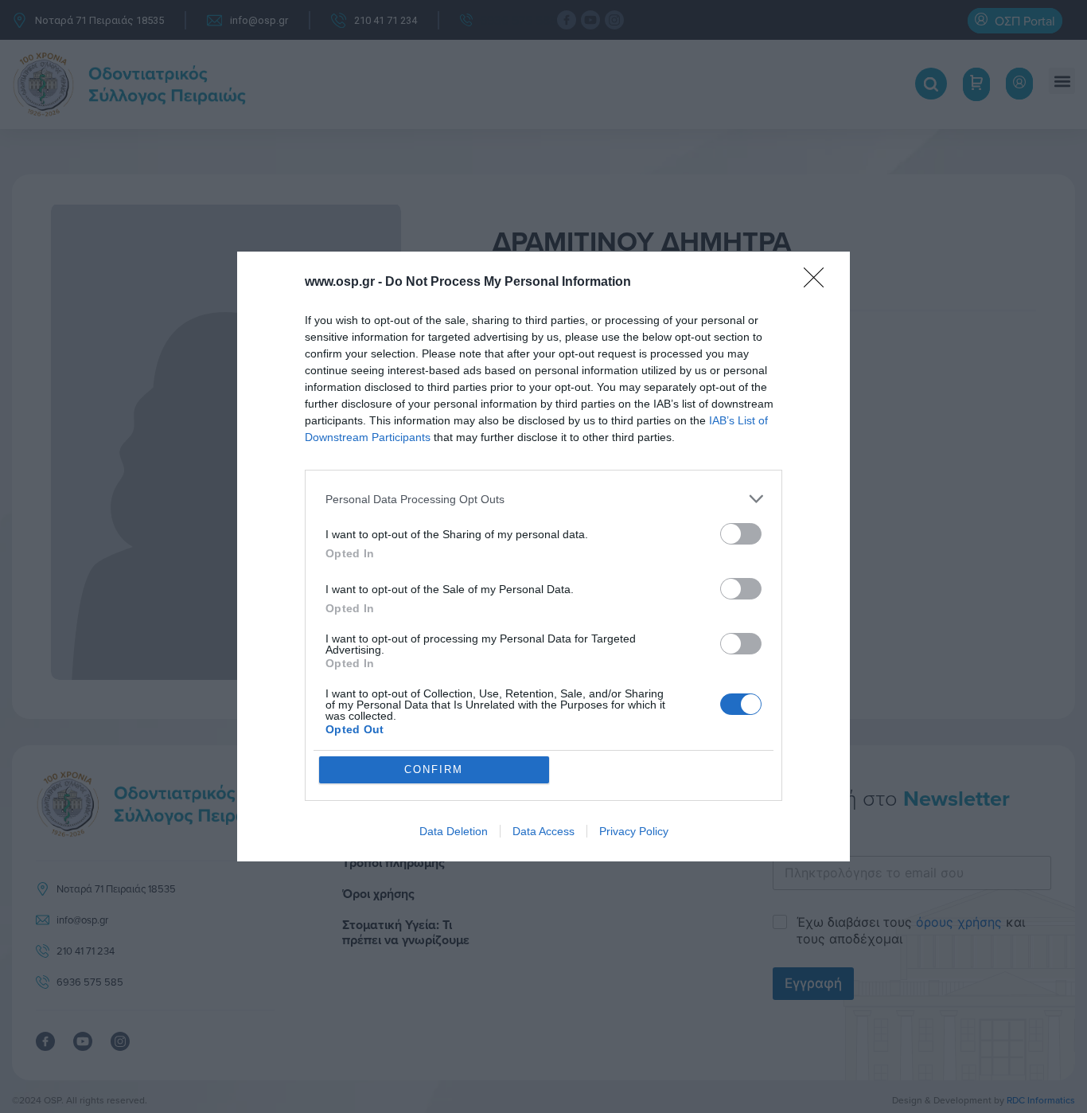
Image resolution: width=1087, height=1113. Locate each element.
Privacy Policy (633, 831)
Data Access (543, 831)
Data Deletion (453, 831)
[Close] (819, 283)
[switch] (741, 534)
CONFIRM (433, 769)
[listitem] (543, 498)
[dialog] (543, 556)
